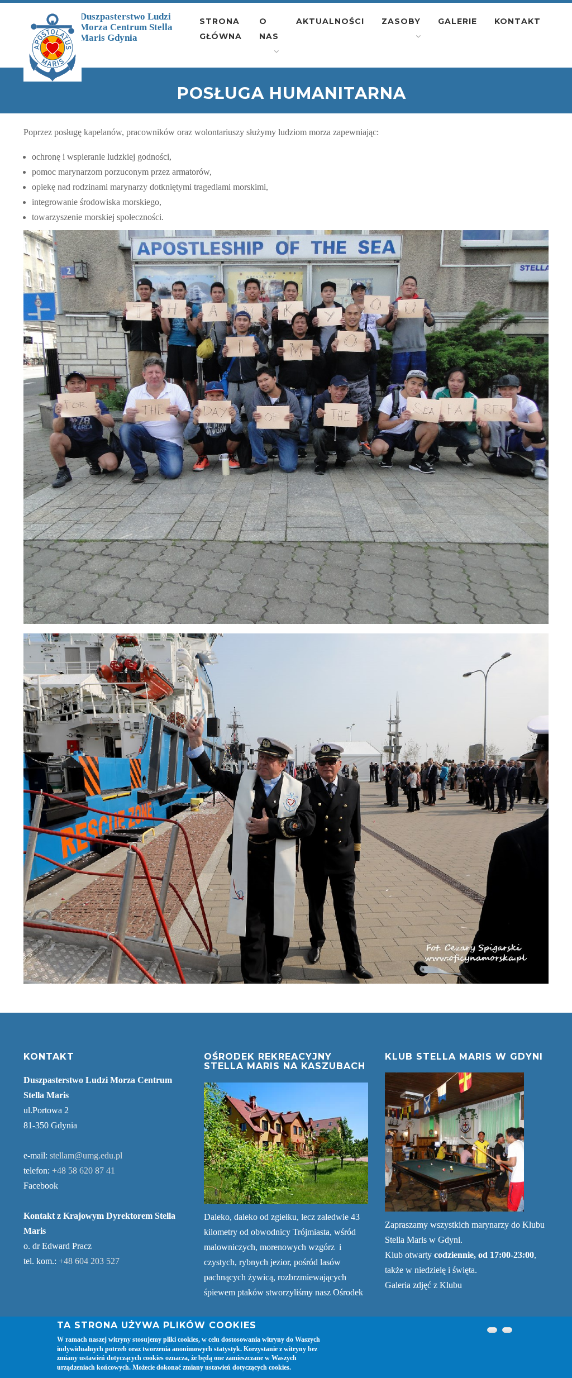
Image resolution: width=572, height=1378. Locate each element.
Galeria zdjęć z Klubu (423, 1285)
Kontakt (517, 21)
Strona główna (220, 28)
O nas (269, 28)
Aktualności (330, 21)
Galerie (457, 21)
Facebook (40, 1185)
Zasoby (401, 21)
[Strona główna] (52, 47)
